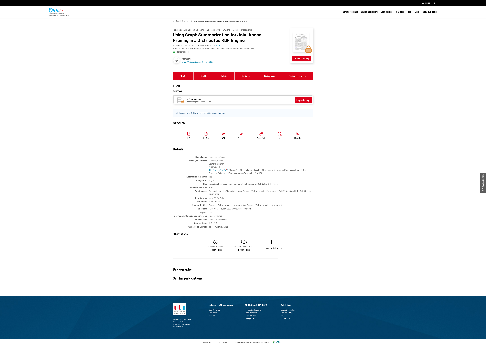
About (417, 11)
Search (212, 315)
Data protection (251, 318)
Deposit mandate (288, 310)
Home (183, 21)
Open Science (386, 11)
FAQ (282, 315)
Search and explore (369, 11)
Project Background (253, 310)
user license (218, 113)
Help (409, 11)
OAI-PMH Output (287, 312)
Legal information (252, 312)
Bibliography (269, 76)
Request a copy (302, 58)
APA (223, 138)
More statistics (271, 248)
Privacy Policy (223, 342)
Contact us (285, 318)
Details (224, 76)
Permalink (261, 138)
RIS (188, 138)
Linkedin (297, 138)
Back (177, 21)
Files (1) (183, 76)
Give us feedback (350, 11)
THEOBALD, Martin (217, 170)
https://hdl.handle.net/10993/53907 (197, 62)
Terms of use (206, 342)
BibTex (206, 138)
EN (435, 3)
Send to (203, 76)
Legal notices (250, 315)
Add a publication (430, 11)
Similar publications (297, 76)
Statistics (400, 11)
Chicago (241, 138)
